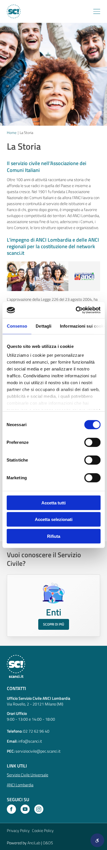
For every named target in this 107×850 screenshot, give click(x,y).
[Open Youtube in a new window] (25, 809)
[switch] (92, 442)
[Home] (13, 11)
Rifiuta (53, 536)
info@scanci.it (30, 741)
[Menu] (96, 11)
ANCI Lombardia (20, 785)
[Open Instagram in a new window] (38, 809)
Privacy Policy (18, 830)
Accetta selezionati (53, 519)
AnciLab (33, 843)
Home (12, 132)
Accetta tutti (53, 502)
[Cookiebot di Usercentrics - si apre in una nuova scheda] (76, 310)
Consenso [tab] (17, 325)
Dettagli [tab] (43, 325)
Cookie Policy (43, 830)
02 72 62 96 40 (36, 731)
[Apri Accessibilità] (97, 840)
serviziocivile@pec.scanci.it (37, 751)
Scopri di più (53, 624)
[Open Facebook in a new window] (11, 809)
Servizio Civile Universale (27, 775)
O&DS (48, 843)
